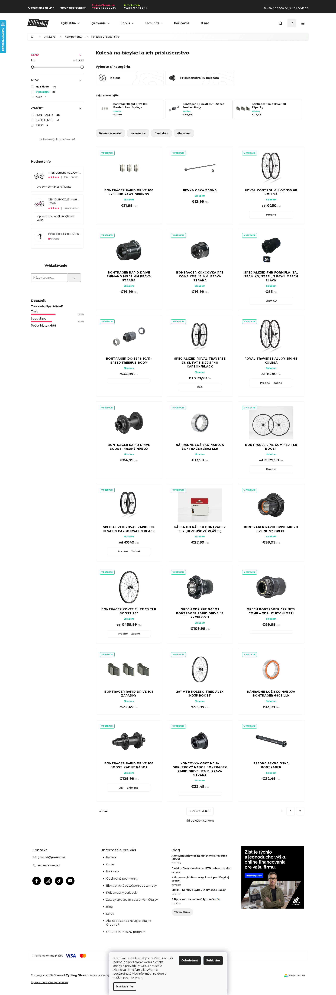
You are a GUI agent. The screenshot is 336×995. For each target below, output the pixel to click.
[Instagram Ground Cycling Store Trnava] (48, 881)
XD (121, 787)
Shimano (132, 787)
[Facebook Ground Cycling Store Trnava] (36, 881)
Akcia (41, 97)
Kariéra (111, 857)
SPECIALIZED (47, 120)
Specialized (39, 318)
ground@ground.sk (52, 857)
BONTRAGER (48, 114)
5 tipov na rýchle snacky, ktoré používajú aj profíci (200, 879)
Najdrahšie (161, 133)
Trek (34, 311)
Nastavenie (124, 986)
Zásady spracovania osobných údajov (132, 899)
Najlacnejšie (138, 133)
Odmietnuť (189, 960)
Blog (109, 906)
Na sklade (46, 86)
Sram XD (271, 300)
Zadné (277, 383)
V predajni (45, 91)
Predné (271, 214)
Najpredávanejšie (110, 133)
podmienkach (133, 977)
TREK (42, 125)
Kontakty (112, 871)
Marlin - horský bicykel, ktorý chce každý (198, 890)
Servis (110, 913)
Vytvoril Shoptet (297, 975)
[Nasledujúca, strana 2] (290, 811)
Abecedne (183, 133)
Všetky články (182, 912)
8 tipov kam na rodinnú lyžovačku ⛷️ (196, 899)
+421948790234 (49, 865)
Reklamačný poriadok (121, 892)
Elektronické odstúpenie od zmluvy (131, 885)
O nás (110, 864)
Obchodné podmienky (122, 878)
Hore (105, 811)
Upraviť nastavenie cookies (49, 982)
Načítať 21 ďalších (200, 811)
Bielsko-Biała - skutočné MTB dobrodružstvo (201, 868)
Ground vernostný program (125, 932)
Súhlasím (213, 960)
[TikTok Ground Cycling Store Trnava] (59, 881)
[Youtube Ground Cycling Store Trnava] (70, 881)
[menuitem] (70, 23)
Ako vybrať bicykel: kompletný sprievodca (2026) (199, 857)
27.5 (200, 387)
